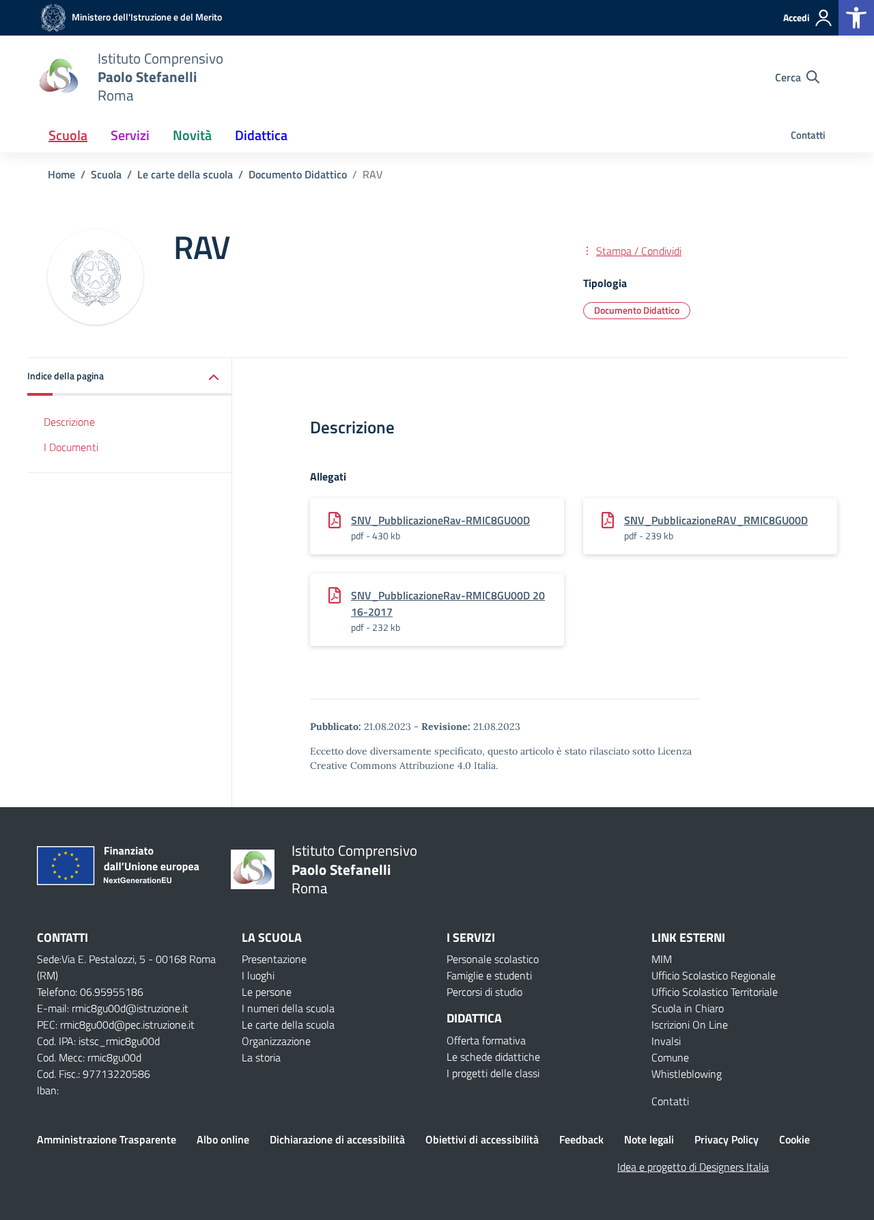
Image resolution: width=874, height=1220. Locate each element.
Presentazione (274, 959)
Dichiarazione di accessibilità (337, 1139)
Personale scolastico (493, 959)
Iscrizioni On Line (689, 1024)
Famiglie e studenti (489, 975)
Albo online (223, 1139)
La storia (261, 1057)
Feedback (581, 1139)
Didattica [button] (261, 135)
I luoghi (258, 975)
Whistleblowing (686, 1074)
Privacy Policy (726, 1139)
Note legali (649, 1139)
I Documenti (71, 447)
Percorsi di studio (484, 992)
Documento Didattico (636, 310)
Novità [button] (192, 135)
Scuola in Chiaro (687, 1008)
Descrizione (69, 422)
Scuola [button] (67, 135)
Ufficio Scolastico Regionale (713, 975)
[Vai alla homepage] (59, 77)
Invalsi (666, 1041)
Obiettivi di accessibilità (482, 1139)
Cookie (794, 1139)
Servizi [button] (130, 135)
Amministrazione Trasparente (106, 1139)
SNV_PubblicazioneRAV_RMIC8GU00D (716, 520)
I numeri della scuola (288, 1008)
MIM (661, 959)
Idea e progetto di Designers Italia (693, 1166)
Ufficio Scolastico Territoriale (714, 992)
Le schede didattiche (493, 1056)
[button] (856, 18)
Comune (670, 1057)
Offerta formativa (486, 1040)
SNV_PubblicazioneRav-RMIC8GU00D (440, 520)
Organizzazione (276, 1041)
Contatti (808, 135)
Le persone (267, 992)
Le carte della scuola (288, 1024)
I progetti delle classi (493, 1073)
